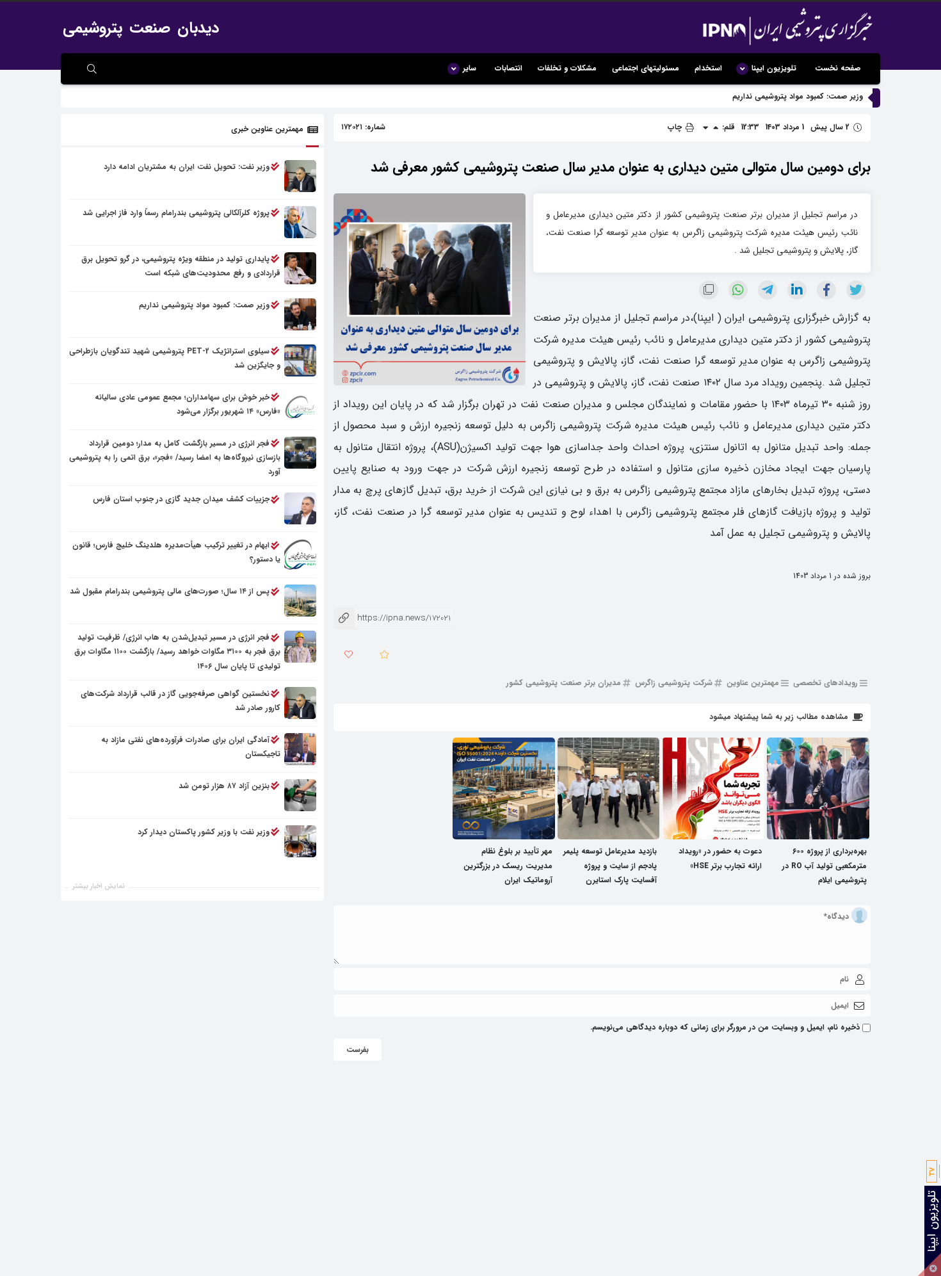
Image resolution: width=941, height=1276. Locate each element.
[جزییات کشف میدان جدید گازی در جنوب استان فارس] (300, 509)
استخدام (708, 68)
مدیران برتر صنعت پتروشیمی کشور (563, 683)
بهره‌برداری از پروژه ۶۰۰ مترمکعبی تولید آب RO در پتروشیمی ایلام (824, 865)
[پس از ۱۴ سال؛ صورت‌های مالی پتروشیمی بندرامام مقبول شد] (300, 601)
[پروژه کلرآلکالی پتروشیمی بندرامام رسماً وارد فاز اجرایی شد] (300, 222)
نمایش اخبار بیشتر (98, 886)
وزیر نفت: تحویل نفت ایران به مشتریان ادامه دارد (186, 167)
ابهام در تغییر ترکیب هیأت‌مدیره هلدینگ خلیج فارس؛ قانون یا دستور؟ (176, 553)
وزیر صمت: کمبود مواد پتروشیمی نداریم (797, 96)
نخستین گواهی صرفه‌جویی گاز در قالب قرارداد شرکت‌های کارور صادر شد (180, 701)
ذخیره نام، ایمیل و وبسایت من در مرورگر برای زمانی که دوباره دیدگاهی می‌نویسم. (725, 1027)
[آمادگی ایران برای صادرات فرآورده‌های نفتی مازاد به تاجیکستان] (300, 749)
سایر (469, 68)
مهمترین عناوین (753, 683)
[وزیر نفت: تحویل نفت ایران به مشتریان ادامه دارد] (300, 176)
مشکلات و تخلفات (567, 68)
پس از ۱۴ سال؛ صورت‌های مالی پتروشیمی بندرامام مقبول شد (169, 592)
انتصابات (508, 68)
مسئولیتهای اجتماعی (645, 68)
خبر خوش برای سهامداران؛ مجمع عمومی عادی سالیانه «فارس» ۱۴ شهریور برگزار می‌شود (187, 404)
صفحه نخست (838, 68)
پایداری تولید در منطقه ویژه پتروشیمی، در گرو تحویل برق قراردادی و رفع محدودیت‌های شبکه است (180, 266)
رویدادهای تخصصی (825, 683)
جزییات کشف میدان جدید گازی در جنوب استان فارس (181, 500)
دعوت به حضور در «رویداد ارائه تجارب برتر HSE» (720, 858)
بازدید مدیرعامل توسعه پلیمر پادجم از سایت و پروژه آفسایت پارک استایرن (610, 865)
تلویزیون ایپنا (774, 68)
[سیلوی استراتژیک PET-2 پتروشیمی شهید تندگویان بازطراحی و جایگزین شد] (300, 360)
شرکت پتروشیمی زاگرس (673, 683)
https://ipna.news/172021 (392, 618)
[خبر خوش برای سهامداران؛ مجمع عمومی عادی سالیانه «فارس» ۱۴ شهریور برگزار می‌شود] (300, 407)
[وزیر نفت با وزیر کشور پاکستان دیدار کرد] (300, 841)
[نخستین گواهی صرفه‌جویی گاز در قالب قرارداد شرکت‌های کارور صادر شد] (300, 703)
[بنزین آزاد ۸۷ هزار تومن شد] (300, 795)
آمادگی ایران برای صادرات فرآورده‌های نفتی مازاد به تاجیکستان (190, 747)
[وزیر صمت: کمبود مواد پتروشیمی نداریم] (300, 314)
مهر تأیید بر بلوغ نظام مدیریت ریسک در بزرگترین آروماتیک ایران (507, 865)
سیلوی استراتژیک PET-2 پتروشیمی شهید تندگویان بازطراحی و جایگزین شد (174, 358)
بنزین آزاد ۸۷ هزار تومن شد (224, 786)
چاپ (676, 127)
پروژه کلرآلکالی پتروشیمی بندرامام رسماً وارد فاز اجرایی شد (176, 213)
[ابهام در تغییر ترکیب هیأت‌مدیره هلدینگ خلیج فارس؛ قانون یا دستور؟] (300, 555)
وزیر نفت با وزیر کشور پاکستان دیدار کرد (203, 832)
